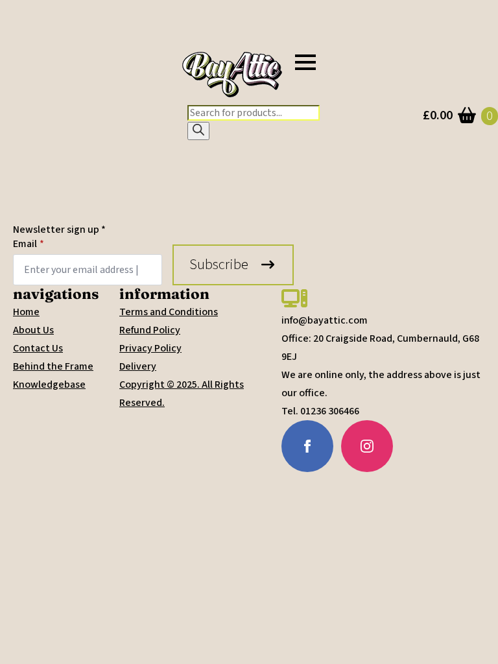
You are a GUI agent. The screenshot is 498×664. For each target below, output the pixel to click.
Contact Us (38, 348)
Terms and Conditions (168, 312)
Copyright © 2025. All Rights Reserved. (181, 393)
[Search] (198, 131)
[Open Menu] (305, 62)
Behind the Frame (53, 366)
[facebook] (307, 446)
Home (26, 312)
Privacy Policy (150, 348)
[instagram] (367, 446)
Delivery (137, 366)
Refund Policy (149, 330)
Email (28, 244)
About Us (33, 330)
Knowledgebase (49, 384)
